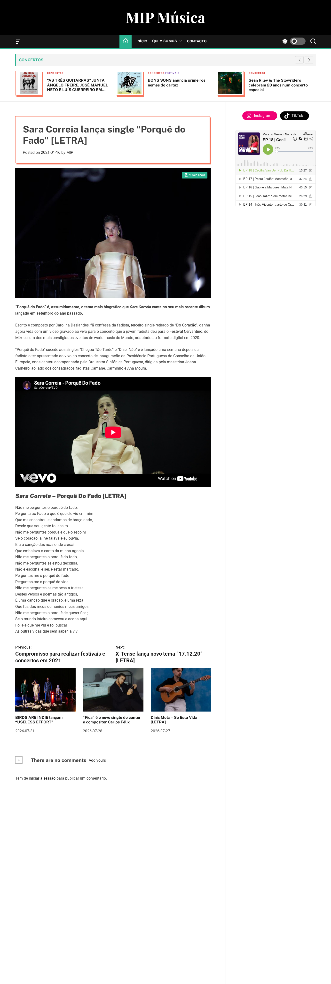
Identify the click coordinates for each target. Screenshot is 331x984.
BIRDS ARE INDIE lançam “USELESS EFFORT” (39, 719)
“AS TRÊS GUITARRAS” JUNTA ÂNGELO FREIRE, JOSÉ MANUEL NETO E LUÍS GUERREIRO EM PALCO (77, 87)
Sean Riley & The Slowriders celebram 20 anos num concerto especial (278, 85)
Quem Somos (164, 41)
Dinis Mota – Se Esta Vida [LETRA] (174, 719)
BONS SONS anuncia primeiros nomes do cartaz (176, 82)
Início (141, 41)
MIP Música (165, 17)
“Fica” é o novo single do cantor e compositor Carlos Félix (112, 719)
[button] (309, 59)
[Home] (125, 41)
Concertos (55, 73)
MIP (69, 152)
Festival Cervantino (186, 331)
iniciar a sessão (42, 778)
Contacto (197, 41)
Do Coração (186, 325)
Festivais (172, 73)
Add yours (97, 760)
